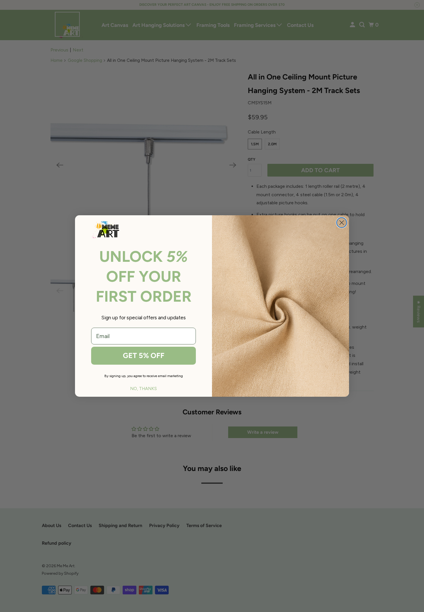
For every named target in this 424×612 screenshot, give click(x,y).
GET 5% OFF (143, 355)
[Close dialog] (342, 223)
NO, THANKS (143, 388)
